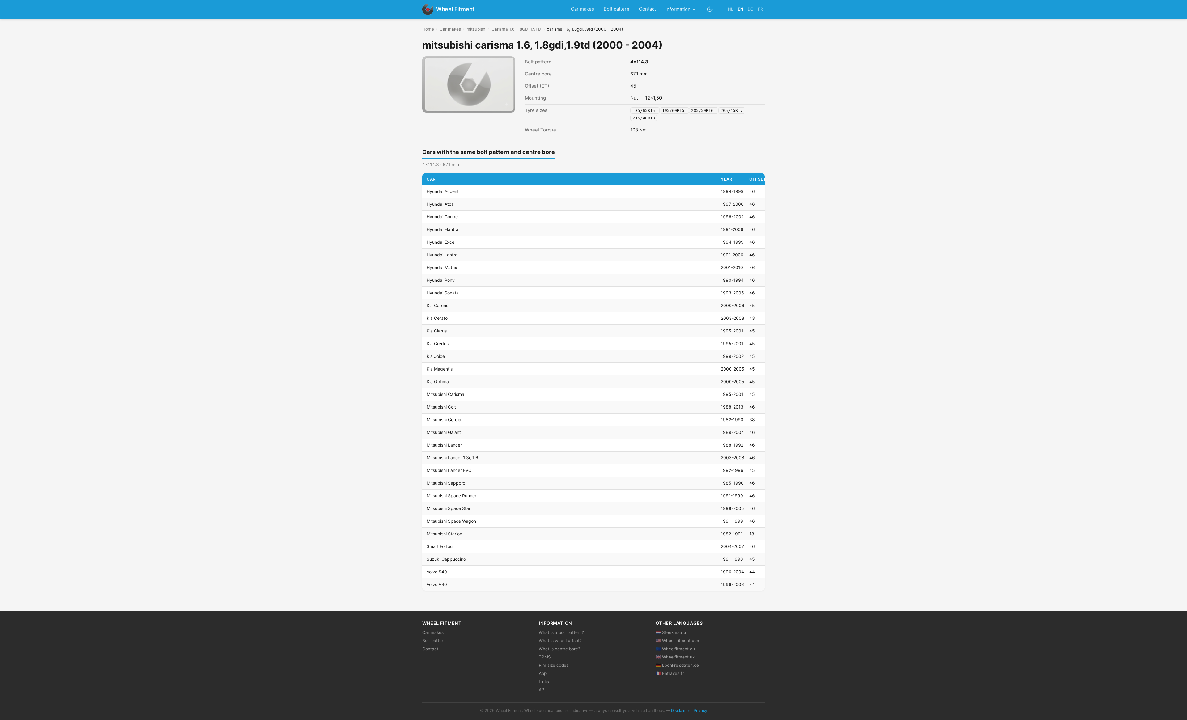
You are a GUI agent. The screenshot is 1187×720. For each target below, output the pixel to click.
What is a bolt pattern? (561, 632)
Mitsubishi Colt (441, 406)
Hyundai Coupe (442, 216)
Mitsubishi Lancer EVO (449, 470)
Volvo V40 (437, 584)
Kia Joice (436, 356)
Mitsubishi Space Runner (451, 495)
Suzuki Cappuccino (446, 559)
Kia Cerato (437, 318)
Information (678, 9)
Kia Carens (437, 305)
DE (750, 9)
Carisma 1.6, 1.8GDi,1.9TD (516, 29)
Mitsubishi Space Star (448, 508)
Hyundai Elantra (442, 229)
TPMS (545, 656)
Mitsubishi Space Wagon (451, 521)
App (543, 673)
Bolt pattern (616, 9)
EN (740, 9)
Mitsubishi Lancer (444, 445)
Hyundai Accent (443, 191)
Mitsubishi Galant (444, 432)
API (542, 689)
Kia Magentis (440, 368)
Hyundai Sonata (443, 292)
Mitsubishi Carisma (445, 394)
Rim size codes (553, 665)
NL (730, 9)
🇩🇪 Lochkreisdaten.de (677, 665)
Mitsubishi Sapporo (446, 483)
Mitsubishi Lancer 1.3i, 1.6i (453, 457)
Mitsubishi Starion (444, 533)
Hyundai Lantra (442, 254)
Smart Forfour (440, 546)
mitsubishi (476, 29)
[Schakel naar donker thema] (710, 9)
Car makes (582, 9)
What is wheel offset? (560, 640)
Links (544, 681)
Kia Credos (438, 343)
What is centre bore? (559, 648)
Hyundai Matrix (442, 267)
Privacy (700, 710)
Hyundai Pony (441, 280)
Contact (647, 9)
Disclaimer (680, 710)
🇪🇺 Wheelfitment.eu (675, 648)
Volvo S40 (437, 571)
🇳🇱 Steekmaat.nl (672, 632)
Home (428, 29)
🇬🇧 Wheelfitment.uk (675, 656)
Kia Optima (438, 381)
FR (760, 9)
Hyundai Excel (441, 242)
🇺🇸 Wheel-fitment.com (678, 640)
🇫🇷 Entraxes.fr (670, 673)
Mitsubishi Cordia (444, 419)
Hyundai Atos (440, 204)
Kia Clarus (437, 330)
